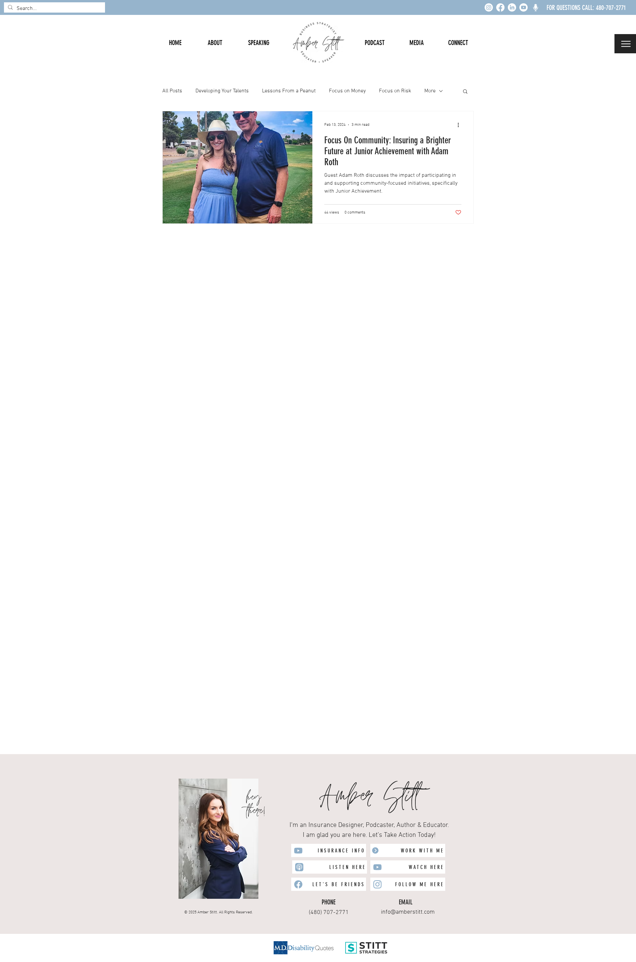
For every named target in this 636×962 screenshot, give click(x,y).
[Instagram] (489, 7)
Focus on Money (347, 91)
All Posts (172, 91)
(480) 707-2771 (329, 912)
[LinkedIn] (512, 7)
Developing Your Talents (222, 91)
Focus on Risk (395, 91)
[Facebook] (500, 7)
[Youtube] (523, 7)
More (430, 91)
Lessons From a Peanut (289, 91)
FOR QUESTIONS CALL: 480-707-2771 (586, 8)
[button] (625, 43)
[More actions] (460, 125)
